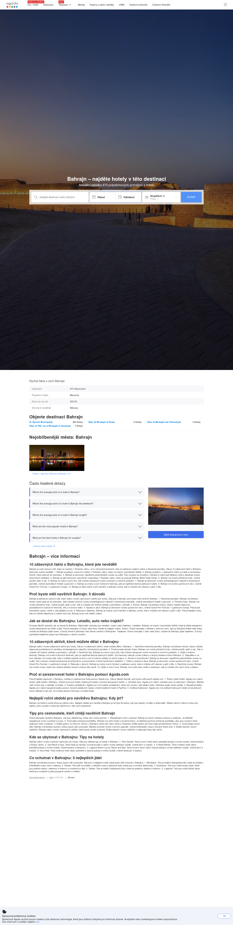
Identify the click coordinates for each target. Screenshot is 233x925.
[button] (86, 492)
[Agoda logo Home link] (12, 5)
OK (224, 915)
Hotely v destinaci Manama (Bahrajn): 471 (51, 473)
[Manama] (57, 457)
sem (37, 921)
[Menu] (225, 5)
